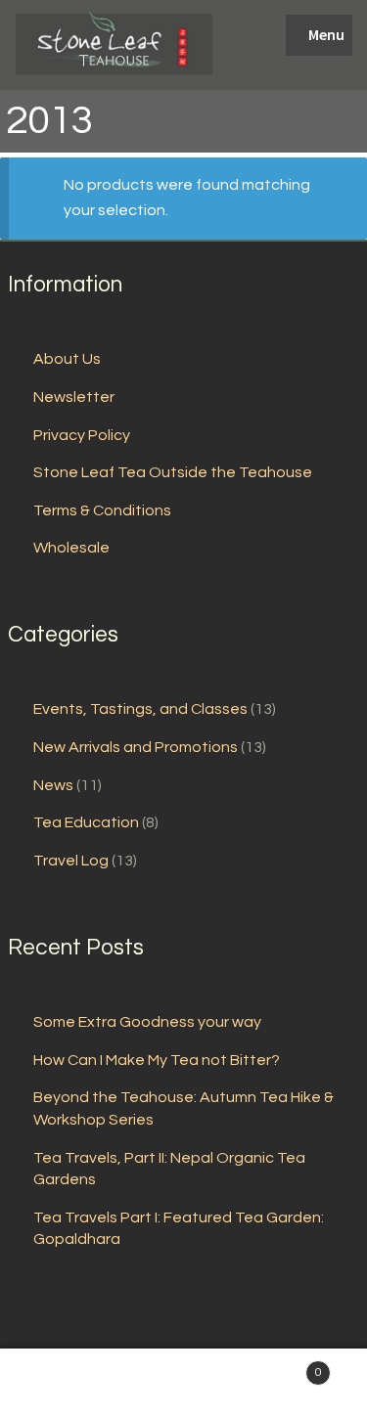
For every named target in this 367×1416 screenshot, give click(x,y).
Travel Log (71, 860)
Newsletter (74, 397)
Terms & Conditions (102, 510)
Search (183, 1383)
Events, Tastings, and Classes (140, 709)
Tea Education (86, 822)
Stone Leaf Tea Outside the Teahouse (172, 472)
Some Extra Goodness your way (147, 1022)
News (53, 785)
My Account (61, 1383)
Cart (283, 1366)
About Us (67, 359)
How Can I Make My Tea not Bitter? (156, 1060)
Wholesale (71, 547)
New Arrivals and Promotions (135, 747)
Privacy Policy (81, 435)
